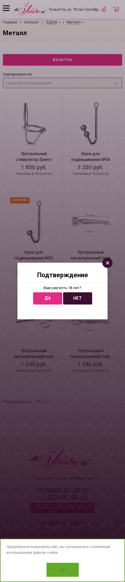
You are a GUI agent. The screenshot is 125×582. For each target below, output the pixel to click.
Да (47, 298)
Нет (77, 298)
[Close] (107, 263)
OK (62, 570)
